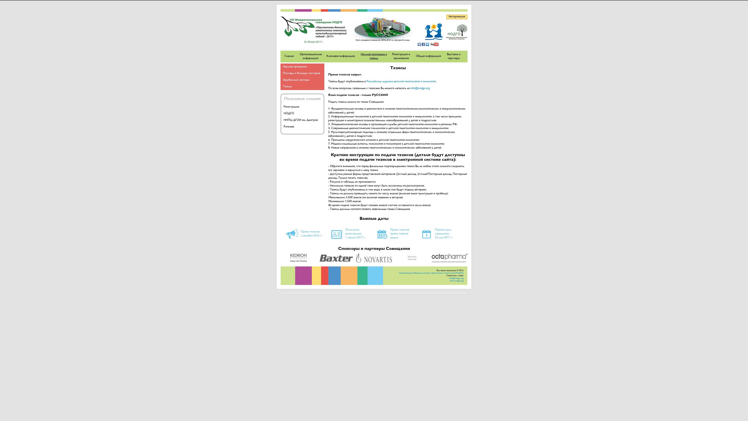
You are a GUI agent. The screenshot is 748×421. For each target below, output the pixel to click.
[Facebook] (423, 44)
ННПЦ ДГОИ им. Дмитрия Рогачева (301, 123)
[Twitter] (427, 44)
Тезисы (287, 86)
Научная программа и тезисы (374, 56)
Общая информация (428, 56)
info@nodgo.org (420, 88)
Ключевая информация (340, 56)
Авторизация (457, 16)
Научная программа (295, 66)
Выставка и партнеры (453, 56)
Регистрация (291, 107)
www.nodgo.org (457, 281)
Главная (289, 56)
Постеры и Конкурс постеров (301, 73)
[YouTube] (434, 44)
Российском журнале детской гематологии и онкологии (401, 81)
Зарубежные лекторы (296, 80)
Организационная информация (311, 56)
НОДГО (289, 113)
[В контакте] (419, 44)
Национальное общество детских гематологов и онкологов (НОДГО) (431, 273)
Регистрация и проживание (401, 56)
